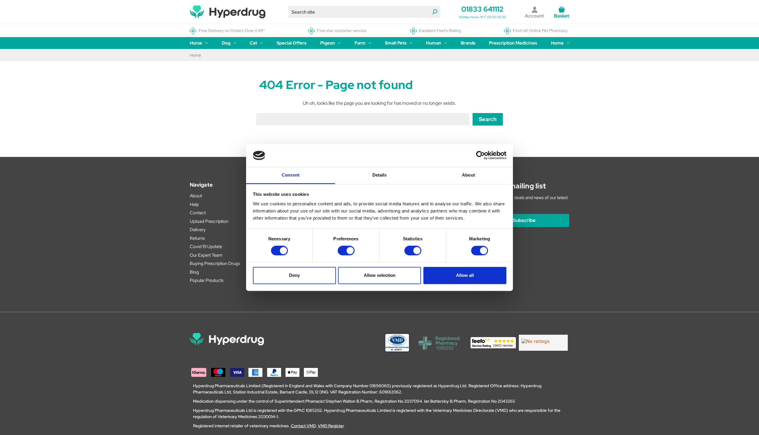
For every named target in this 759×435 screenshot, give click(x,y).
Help (194, 204)
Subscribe (524, 220)
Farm (360, 43)
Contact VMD (303, 425)
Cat (253, 43)
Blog (194, 272)
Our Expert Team (206, 255)
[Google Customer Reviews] (543, 343)
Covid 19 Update (206, 247)
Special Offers (291, 43)
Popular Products (207, 280)
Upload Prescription (209, 221)
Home (557, 43)
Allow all (465, 275)
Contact (198, 213)
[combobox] (364, 12)
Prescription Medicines (513, 43)
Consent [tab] (290, 174)
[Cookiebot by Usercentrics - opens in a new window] (480, 155)
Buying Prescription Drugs (215, 263)
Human (433, 43)
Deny (294, 275)
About (196, 196)
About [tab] (468, 174)
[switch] (346, 250)
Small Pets (395, 43)
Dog (226, 43)
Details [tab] (379, 174)
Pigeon (327, 43)
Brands (468, 43)
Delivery (198, 230)
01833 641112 (482, 9)
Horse (196, 43)
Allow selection (380, 275)
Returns (197, 238)
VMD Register (331, 425)
